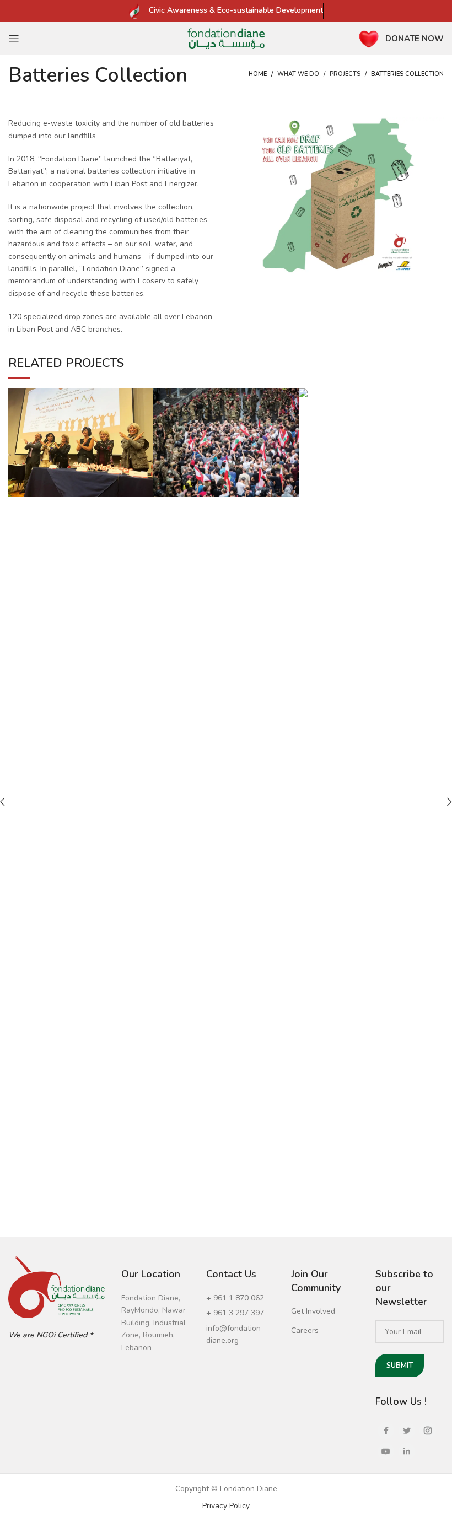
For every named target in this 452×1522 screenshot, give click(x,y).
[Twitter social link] (407, 1430)
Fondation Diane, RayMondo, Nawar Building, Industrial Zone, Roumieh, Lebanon (153, 1323)
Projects (345, 74)
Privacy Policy (226, 1506)
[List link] (240, 1298)
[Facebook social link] (386, 1430)
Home (258, 74)
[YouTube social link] (386, 1451)
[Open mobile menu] (14, 39)
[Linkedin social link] (407, 1451)
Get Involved (313, 1311)
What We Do (298, 74)
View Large (145, 396)
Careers (305, 1330)
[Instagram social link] (427, 1430)
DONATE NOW (414, 38)
